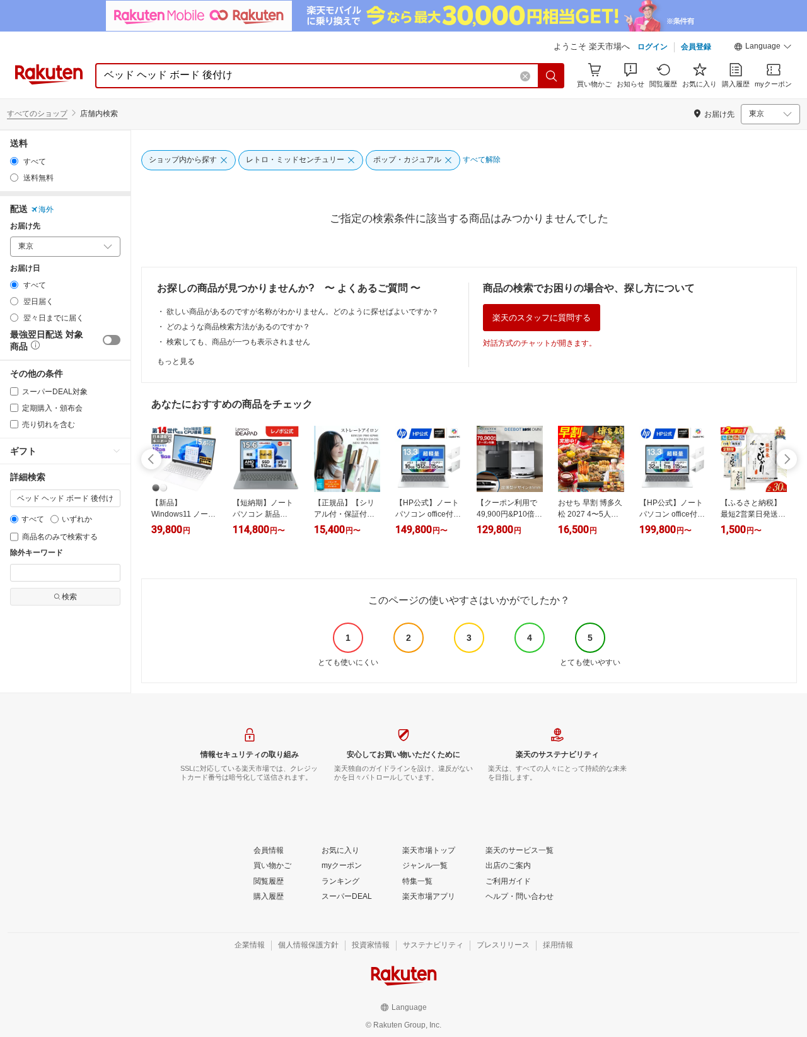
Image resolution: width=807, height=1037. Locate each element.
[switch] (111, 340)
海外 (46, 209)
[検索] (551, 75)
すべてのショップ (37, 113)
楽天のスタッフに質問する (541, 317)
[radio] (14, 161)
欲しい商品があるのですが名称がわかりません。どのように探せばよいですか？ (302, 311)
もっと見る (176, 361)
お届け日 (25, 268)
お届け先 (25, 226)
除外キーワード (36, 553)
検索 (69, 596)
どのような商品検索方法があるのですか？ (238, 326)
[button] (763, 48)
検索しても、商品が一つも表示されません (238, 341)
